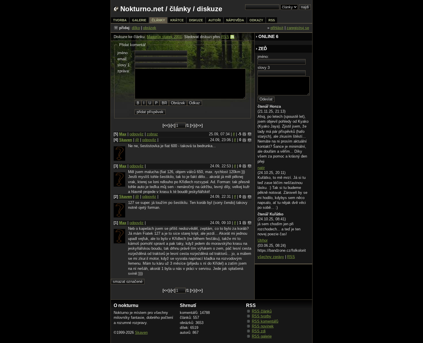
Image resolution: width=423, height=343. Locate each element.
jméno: (123, 53)
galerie (139, 20)
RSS (225, 37)
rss (271, 20)
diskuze (196, 20)
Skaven (125, 140)
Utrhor (263, 240)
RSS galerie (262, 336)
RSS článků (262, 311)
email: (122, 59)
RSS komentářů (265, 321)
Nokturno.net (141, 9)
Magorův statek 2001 (164, 37)
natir (261, 168)
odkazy (256, 20)
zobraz (152, 134)
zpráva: (123, 71)
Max (122, 134)
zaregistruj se (298, 28)
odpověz (136, 134)
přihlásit (276, 28)
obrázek (149, 28)
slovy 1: (124, 65)
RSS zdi (259, 331)
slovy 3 (264, 67)
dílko (136, 28)
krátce (177, 20)
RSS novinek (263, 326)
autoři (214, 20)
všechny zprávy (271, 257)
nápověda (235, 20)
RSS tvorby (261, 316)
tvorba (120, 20)
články (180, 9)
